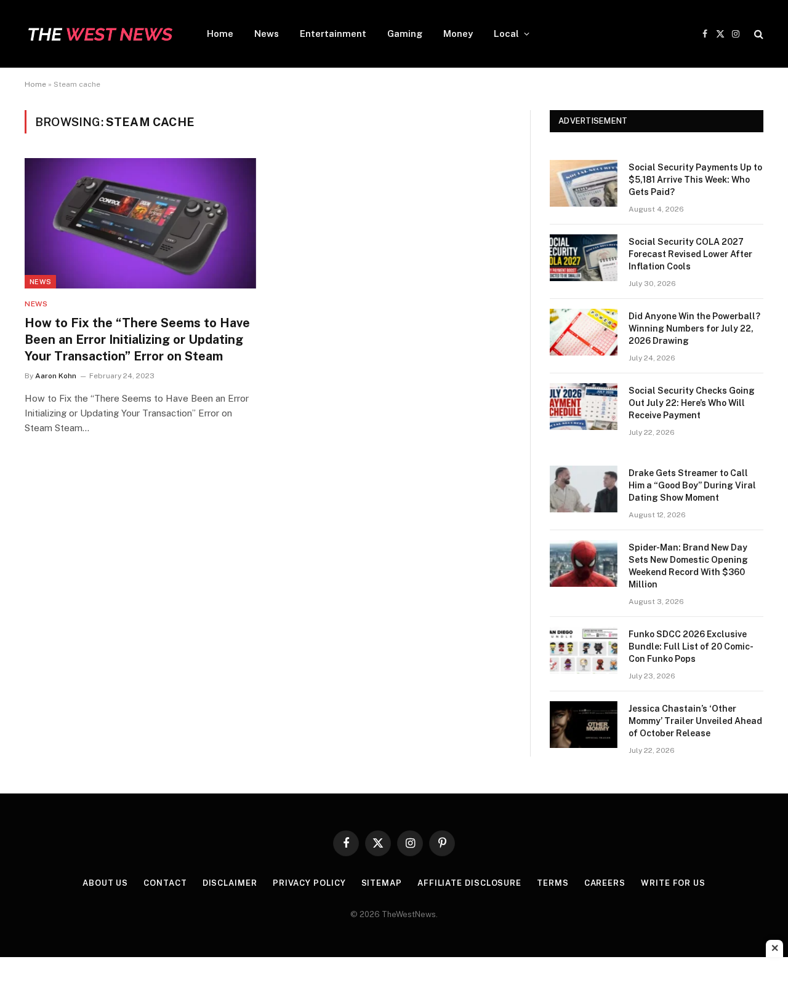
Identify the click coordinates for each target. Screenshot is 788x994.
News (266, 33)
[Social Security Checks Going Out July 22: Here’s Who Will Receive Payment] (583, 406)
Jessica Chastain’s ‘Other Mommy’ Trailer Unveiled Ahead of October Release (695, 721)
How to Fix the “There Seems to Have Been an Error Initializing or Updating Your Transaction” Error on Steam (137, 340)
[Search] (757, 34)
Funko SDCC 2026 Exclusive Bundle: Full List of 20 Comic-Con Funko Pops (691, 646)
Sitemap (381, 883)
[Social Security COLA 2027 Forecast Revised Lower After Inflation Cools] (583, 257)
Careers (604, 883)
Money (458, 33)
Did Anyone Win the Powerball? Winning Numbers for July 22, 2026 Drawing (694, 328)
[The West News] (100, 33)
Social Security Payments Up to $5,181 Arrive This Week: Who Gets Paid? (695, 179)
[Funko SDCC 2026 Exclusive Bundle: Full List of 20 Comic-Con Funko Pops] (583, 650)
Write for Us (673, 883)
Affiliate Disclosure (469, 883)
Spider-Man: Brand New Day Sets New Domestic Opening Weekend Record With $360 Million (688, 566)
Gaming (404, 33)
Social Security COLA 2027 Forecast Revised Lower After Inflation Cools (690, 254)
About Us (105, 883)
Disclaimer (230, 883)
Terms (553, 883)
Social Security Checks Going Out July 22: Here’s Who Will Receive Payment (692, 403)
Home (220, 33)
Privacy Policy (309, 883)
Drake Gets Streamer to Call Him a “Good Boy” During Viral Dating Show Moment (692, 485)
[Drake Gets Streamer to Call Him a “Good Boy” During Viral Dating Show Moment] (583, 489)
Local (506, 33)
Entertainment (333, 33)
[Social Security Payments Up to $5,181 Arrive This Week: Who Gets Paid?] (583, 183)
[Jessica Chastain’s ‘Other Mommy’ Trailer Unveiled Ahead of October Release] (583, 724)
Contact (165, 883)
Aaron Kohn (55, 376)
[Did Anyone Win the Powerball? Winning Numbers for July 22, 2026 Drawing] (583, 332)
